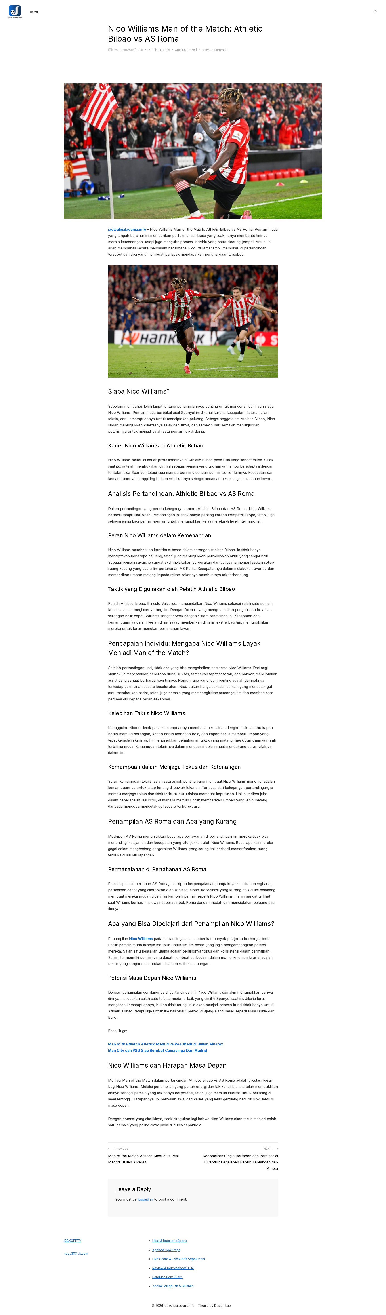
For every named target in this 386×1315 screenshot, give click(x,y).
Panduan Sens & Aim (167, 1277)
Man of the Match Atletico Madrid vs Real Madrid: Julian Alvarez (165, 1044)
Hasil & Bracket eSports (169, 1241)
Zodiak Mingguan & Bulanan (172, 1286)
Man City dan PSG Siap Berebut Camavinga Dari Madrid (157, 1050)
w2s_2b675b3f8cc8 (128, 50)
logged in (145, 1199)
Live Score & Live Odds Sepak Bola (178, 1259)
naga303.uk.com (76, 1253)
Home (34, 12)
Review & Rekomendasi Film (173, 1268)
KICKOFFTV (72, 1241)
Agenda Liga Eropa (166, 1250)
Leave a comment (215, 50)
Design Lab (222, 1305)
